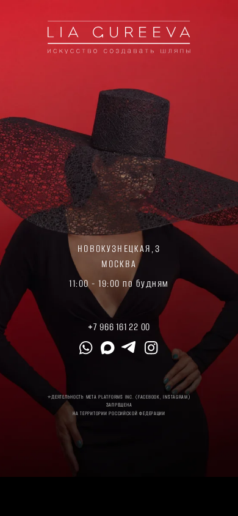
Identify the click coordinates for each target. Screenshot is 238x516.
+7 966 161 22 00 (119, 326)
